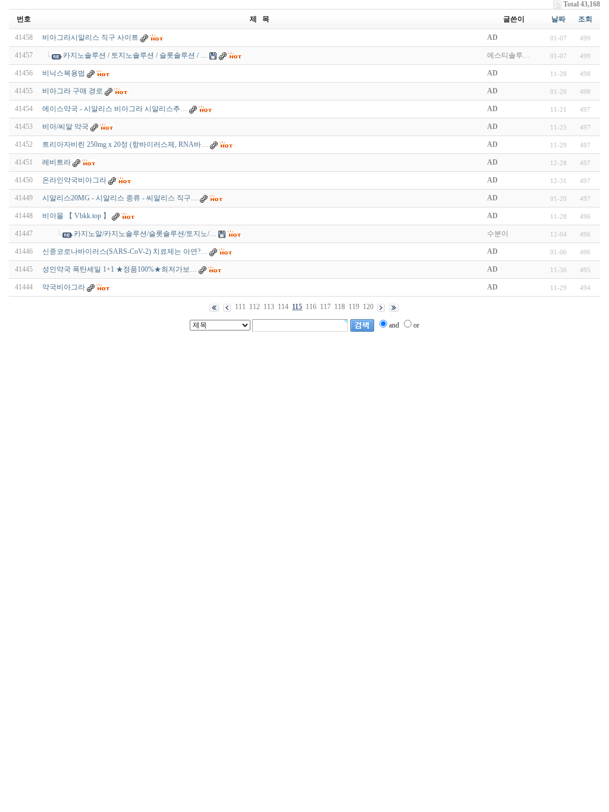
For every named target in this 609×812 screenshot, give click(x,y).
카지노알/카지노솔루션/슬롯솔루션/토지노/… (145, 233)
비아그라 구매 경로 (72, 91)
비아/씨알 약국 (65, 126)
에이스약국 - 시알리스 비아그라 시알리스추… (114, 109)
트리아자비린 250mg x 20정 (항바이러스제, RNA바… (125, 144)
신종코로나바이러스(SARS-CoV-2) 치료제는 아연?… (125, 251)
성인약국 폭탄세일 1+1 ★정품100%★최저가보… (119, 269)
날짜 (558, 19)
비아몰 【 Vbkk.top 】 (76, 216)
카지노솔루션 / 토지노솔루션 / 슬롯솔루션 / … (135, 55)
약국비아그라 (63, 287)
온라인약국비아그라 (74, 180)
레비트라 (56, 162)
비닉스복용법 (63, 73)
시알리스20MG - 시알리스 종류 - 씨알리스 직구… (120, 198)
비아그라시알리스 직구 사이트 (90, 37)
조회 (585, 19)
